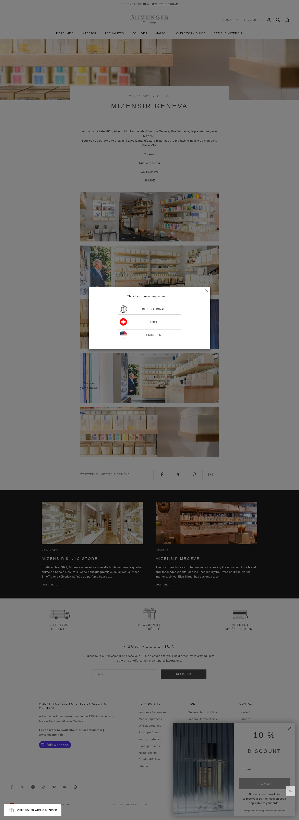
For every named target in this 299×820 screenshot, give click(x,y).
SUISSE (153, 322)
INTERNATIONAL (153, 309)
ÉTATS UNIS (153, 334)
